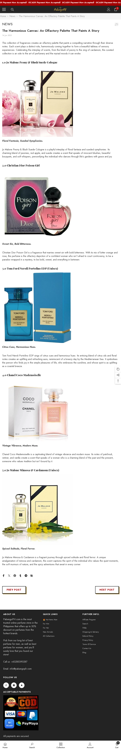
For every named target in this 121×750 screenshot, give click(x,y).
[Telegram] (26, 575)
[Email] (31, 575)
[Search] (12, 9)
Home (3, 16)
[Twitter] (9, 575)
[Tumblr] (20, 575)
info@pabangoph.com (21, 668)
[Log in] (108, 9)
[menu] (4, 9)
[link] (32, 745)
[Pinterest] (14, 575)
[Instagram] (14, 685)
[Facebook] (3, 575)
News (12, 16)
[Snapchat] (21, 685)
